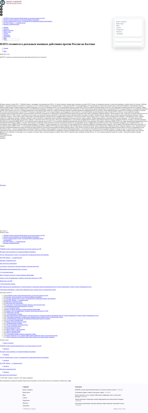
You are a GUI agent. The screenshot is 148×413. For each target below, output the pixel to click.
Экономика (26, 405)
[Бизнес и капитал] (11, 4)
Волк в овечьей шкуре (13, 332)
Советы (25, 397)
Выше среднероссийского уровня (16, 321)
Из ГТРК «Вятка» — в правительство (14, 23)
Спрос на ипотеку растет (14, 326)
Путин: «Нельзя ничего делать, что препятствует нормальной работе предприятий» (27, 21)
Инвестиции (26, 392)
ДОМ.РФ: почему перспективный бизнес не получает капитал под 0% (24, 18)
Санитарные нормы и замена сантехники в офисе (21, 334)
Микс (5, 51)
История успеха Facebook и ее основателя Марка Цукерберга (21, 19)
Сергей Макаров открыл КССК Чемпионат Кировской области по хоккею (28, 318)
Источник (3, 185)
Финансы (6, 348)
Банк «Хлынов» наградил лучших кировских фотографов (17, 275)
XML (69, 380)
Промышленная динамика (14, 323)
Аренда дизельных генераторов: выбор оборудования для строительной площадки (30, 337)
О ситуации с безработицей (15, 320)
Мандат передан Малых (14, 331)
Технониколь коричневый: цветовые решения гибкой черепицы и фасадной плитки (99, 403)
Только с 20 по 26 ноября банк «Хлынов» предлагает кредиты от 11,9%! (21, 278)
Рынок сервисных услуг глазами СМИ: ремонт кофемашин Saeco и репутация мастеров (31, 335)
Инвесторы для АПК (6, 281)
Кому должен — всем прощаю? (16, 329)
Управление (26, 400)
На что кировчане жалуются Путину (17, 325)
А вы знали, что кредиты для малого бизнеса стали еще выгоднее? (19, 266)
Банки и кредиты (8, 343)
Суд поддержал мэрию (6, 272)
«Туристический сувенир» (8, 284)
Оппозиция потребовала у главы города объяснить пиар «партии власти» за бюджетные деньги (28, 289)
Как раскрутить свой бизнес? (8, 263)
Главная (5, 48)
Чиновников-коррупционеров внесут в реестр (13, 269)
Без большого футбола (13, 328)
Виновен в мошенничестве (11, 24)
